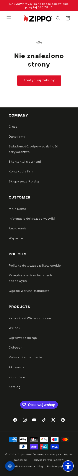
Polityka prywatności (60, 466)
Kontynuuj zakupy (39, 80)
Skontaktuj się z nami (25, 161)
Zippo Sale (17, 377)
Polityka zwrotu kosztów (47, 460)
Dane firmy (17, 136)
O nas (13, 126)
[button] (8, 18)
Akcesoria (16, 367)
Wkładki (15, 328)
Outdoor (15, 347)
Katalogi (15, 387)
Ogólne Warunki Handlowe (29, 290)
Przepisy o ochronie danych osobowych (30, 278)
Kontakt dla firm (21, 171)
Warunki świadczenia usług (25, 466)
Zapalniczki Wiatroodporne (30, 318)
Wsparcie (16, 238)
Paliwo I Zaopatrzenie (25, 357)
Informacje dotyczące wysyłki (32, 218)
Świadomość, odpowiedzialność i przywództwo (34, 149)
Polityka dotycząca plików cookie (35, 265)
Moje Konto (17, 208)
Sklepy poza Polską (24, 181)
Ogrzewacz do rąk (23, 337)
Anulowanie (17, 228)
